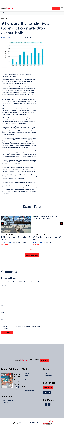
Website (3, 319)
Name (3, 305)
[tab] (30, 249)
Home (6, 13)
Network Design (6, 37)
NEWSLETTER (48, 387)
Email (3, 312)
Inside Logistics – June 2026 (17, 379)
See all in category (32, 255)
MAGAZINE (47, 393)
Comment (4, 285)
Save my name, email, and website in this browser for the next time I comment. (21, 327)
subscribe (56, 8)
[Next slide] (61, 223)
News (12, 13)
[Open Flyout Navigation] (62, 8)
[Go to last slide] (2, 223)
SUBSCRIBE (44, 360)
